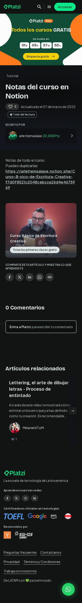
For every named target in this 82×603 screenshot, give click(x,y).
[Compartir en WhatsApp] (40, 277)
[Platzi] (12, 6)
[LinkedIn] (34, 498)
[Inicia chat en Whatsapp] (68, 589)
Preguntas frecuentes (20, 552)
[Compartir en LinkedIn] (30, 277)
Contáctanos (50, 552)
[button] (41, 39)
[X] (16, 498)
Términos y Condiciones (41, 562)
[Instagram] (25, 498)
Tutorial (12, 76)
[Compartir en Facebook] (9, 277)
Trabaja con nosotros (20, 571)
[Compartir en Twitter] (19, 277)
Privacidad (12, 562)
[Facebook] (7, 498)
